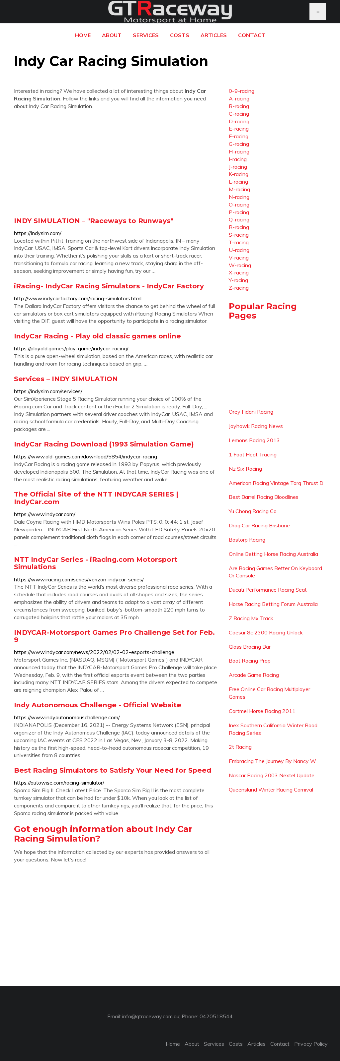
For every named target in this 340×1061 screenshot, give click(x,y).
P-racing (239, 212)
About (112, 35)
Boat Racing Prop (250, 660)
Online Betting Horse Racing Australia (273, 554)
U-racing (239, 250)
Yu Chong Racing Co (253, 511)
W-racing (240, 265)
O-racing (239, 204)
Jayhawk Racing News (256, 426)
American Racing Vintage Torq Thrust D (276, 483)
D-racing (239, 121)
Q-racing (239, 219)
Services (146, 35)
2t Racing (240, 746)
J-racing (238, 166)
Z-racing (239, 287)
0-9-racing (241, 91)
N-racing (239, 197)
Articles (214, 35)
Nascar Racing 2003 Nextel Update (271, 775)
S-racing (239, 234)
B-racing (239, 106)
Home (83, 35)
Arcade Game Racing (254, 675)
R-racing (239, 227)
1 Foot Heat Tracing (253, 454)
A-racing (239, 98)
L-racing (238, 181)
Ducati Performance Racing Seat (268, 589)
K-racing (238, 174)
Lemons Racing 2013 (254, 440)
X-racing (239, 272)
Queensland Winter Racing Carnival (271, 789)
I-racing (238, 159)
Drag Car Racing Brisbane (259, 525)
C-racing (239, 113)
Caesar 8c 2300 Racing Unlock (266, 632)
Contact (251, 35)
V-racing (239, 257)
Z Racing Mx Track (251, 618)
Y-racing (238, 280)
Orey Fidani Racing (251, 411)
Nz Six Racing (245, 468)
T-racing (239, 242)
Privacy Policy (311, 1043)
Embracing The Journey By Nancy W (272, 761)
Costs (179, 35)
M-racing (239, 189)
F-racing (238, 136)
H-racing (239, 151)
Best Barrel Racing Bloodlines (263, 497)
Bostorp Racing (247, 539)
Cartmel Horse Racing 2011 (262, 711)
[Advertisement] (116, 163)
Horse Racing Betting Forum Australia (273, 604)
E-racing (239, 128)
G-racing (239, 144)
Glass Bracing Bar (250, 646)
